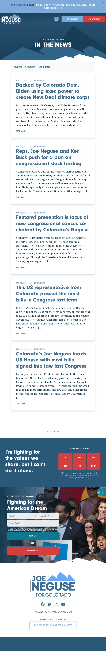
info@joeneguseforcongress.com (53, 612)
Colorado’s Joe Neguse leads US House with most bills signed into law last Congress (51, 360)
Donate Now (94, 19)
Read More (20, 131)
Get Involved (72, 19)
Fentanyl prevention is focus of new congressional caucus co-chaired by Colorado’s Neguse (52, 223)
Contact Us (61, 619)
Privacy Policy (47, 619)
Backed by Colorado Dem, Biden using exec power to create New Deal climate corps (53, 91)
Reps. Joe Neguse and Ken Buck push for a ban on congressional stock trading (49, 157)
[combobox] (36, 516)
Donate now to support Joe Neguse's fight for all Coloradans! (53, 6)
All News (18, 67)
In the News (30, 67)
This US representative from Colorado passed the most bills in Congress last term (48, 293)
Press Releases (43, 67)
